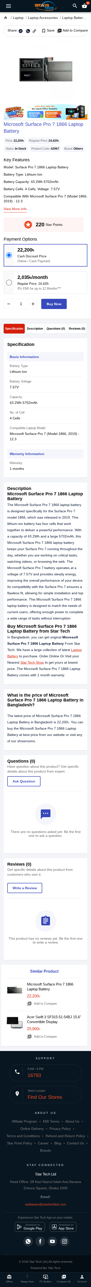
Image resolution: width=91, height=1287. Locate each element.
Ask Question (24, 781)
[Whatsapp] (28, 1241)
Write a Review (25, 888)
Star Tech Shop (32, 662)
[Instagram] (64, 1241)
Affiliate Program (24, 1121)
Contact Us (75, 1143)
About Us (72, 1121)
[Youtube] (52, 1241)
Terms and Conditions (23, 1136)
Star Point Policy (19, 1143)
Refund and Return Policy (65, 1136)
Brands (45, 1150)
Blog (57, 1143)
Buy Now (54, 304)
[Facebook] (40, 1241)
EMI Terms (51, 1121)
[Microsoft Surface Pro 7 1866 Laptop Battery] (45, 70)
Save (48, 30)
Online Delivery (32, 1129)
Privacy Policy (60, 1129)
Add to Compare (72, 30)
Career (43, 1143)
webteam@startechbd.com (45, 1204)
